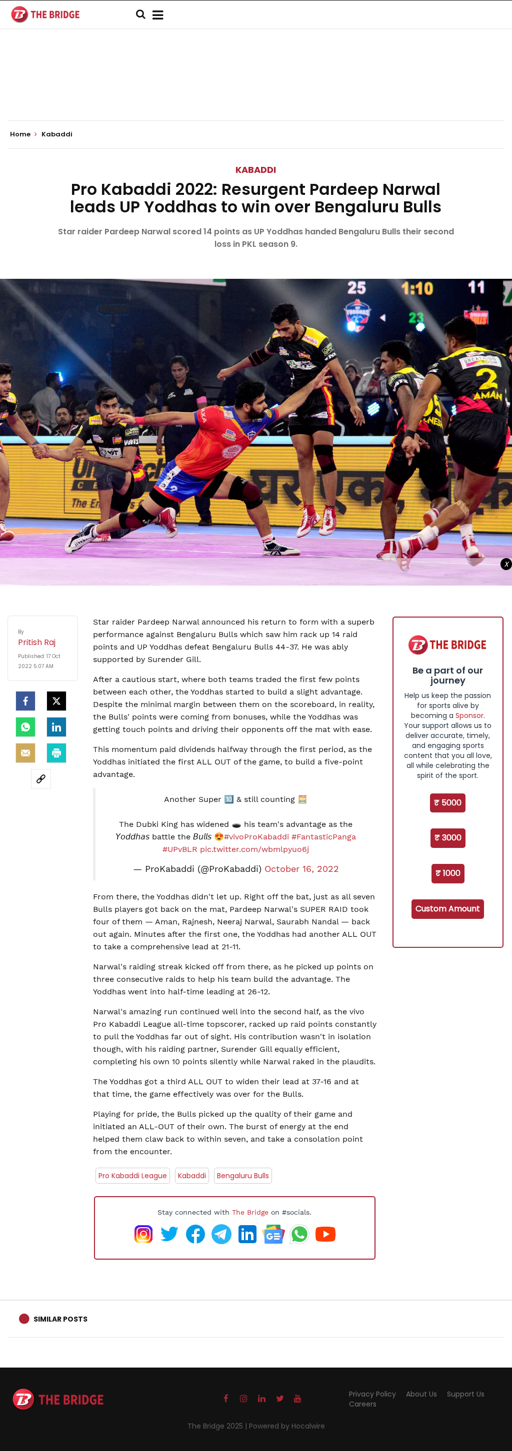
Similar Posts (61, 1319)
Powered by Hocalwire (287, 1426)
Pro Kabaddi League (132, 1176)
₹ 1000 (448, 873)
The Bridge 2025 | (218, 1426)
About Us (421, 1394)
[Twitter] (56, 701)
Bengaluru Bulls (243, 1176)
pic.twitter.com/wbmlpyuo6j (254, 849)
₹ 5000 (448, 802)
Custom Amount (448, 908)
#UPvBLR (180, 849)
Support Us (465, 1394)
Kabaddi (256, 169)
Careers (362, 1404)
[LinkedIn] (56, 727)
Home (21, 134)
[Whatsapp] (26, 727)
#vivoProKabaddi (256, 836)
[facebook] (26, 701)
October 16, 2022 (301, 869)
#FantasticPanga (324, 836)
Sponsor (470, 716)
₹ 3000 (448, 837)
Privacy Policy (372, 1394)
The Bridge (250, 1212)
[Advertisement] (256, 90)
